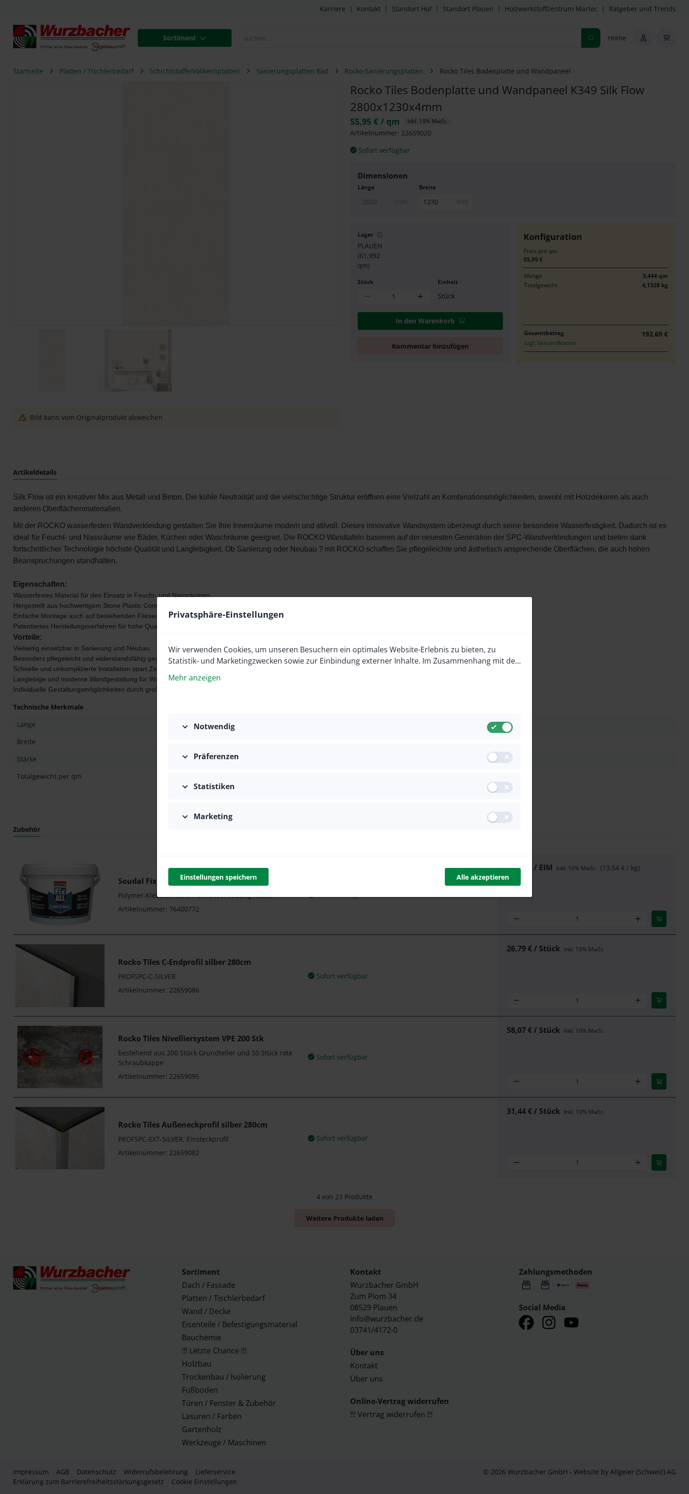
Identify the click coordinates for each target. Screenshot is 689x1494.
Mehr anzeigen (194, 677)
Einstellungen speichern (218, 877)
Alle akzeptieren (483, 877)
